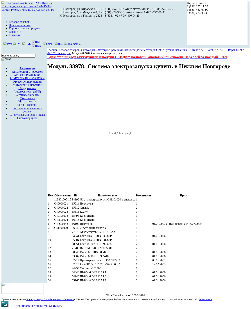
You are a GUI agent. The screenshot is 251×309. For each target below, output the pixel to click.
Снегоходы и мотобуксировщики (102, 50)
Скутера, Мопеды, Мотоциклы (27, 96)
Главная (52, 50)
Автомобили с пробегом (27, 71)
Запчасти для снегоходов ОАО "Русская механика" (156, 50)
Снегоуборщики (27, 118)
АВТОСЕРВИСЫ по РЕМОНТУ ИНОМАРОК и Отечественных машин (27, 78)
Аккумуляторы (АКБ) (27, 91)
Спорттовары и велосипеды (27, 114)
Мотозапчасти (27, 101)
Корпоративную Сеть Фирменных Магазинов (50, 299)
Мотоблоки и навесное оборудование (27, 86)
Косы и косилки (27, 104)
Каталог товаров (69, 50)
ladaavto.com (205, 299)
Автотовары (27, 68)
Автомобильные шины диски (27, 109)
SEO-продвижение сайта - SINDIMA (39, 305)
